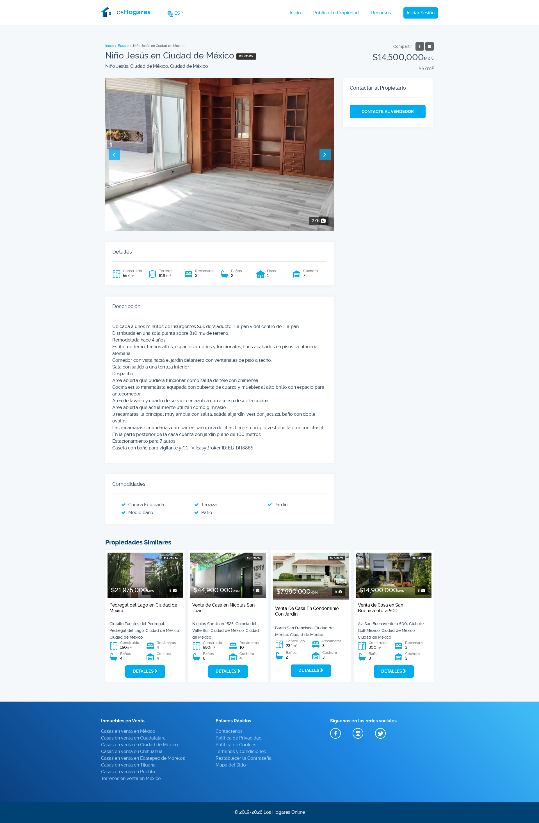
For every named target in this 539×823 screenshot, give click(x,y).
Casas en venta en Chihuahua (132, 751)
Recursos (381, 12)
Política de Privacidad (239, 738)
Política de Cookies (236, 744)
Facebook (335, 733)
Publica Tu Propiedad (336, 12)
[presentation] (114, 154)
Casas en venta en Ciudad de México (139, 744)
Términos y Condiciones (241, 751)
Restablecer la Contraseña (243, 758)
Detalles (143, 671)
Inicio (295, 12)
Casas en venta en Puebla (128, 771)
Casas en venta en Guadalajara (133, 738)
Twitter (380, 733)
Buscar (123, 46)
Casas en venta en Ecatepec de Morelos (143, 758)
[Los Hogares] (125, 11)
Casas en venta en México (128, 731)
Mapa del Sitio (231, 765)
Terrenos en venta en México (131, 778)
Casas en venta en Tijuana (128, 765)
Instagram (358, 733)
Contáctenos (229, 731)
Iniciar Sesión (421, 12)
